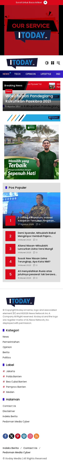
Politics (7, 357)
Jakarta (10, 371)
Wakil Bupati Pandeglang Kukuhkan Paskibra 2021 (29, 99)
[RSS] (36, 436)
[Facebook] (5, 436)
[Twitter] (11, 436)
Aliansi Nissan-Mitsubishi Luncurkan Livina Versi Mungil (35, 247)
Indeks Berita (10, 416)
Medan (10, 392)
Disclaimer (9, 411)
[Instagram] (30, 436)
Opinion (7, 347)
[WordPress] (24, 436)
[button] (47, 63)
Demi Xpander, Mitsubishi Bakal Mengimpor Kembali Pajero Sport (37, 234)
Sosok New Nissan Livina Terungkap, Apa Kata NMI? (34, 260)
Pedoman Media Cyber (16, 421)
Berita (6, 352)
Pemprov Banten (16, 387)
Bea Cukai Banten (16, 381)
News (8, 91)
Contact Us (9, 406)
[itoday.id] (22, 62)
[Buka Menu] (53, 63)
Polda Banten (14, 376)
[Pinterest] (17, 436)
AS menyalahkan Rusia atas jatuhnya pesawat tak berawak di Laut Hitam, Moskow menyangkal (37, 273)
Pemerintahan (11, 342)
